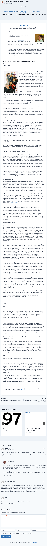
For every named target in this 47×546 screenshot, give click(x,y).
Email (18, 530)
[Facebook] (21, 6)
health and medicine (13, 11)
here (11, 52)
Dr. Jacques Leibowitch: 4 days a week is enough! (11, 399)
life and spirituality (22, 11)
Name (3, 530)
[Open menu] (45, 2)
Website (34, 530)
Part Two (30, 389)
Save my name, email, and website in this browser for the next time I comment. (18, 533)
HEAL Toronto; (21, 40)
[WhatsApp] (26, 6)
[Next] (44, 423)
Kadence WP (34, 542)
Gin (6, 497)
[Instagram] (23, 6)
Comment (4, 515)
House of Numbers (13, 202)
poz (28, 11)
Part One (23, 389)
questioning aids (38, 11)
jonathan (21, 16)
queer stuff (31, 11)
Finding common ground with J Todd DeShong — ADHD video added (35, 400)
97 (3, 428)
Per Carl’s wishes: (24, 25)
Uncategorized (23, 12)
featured (6, 11)
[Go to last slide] (3, 423)
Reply (44, 448)
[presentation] (11, 419)
